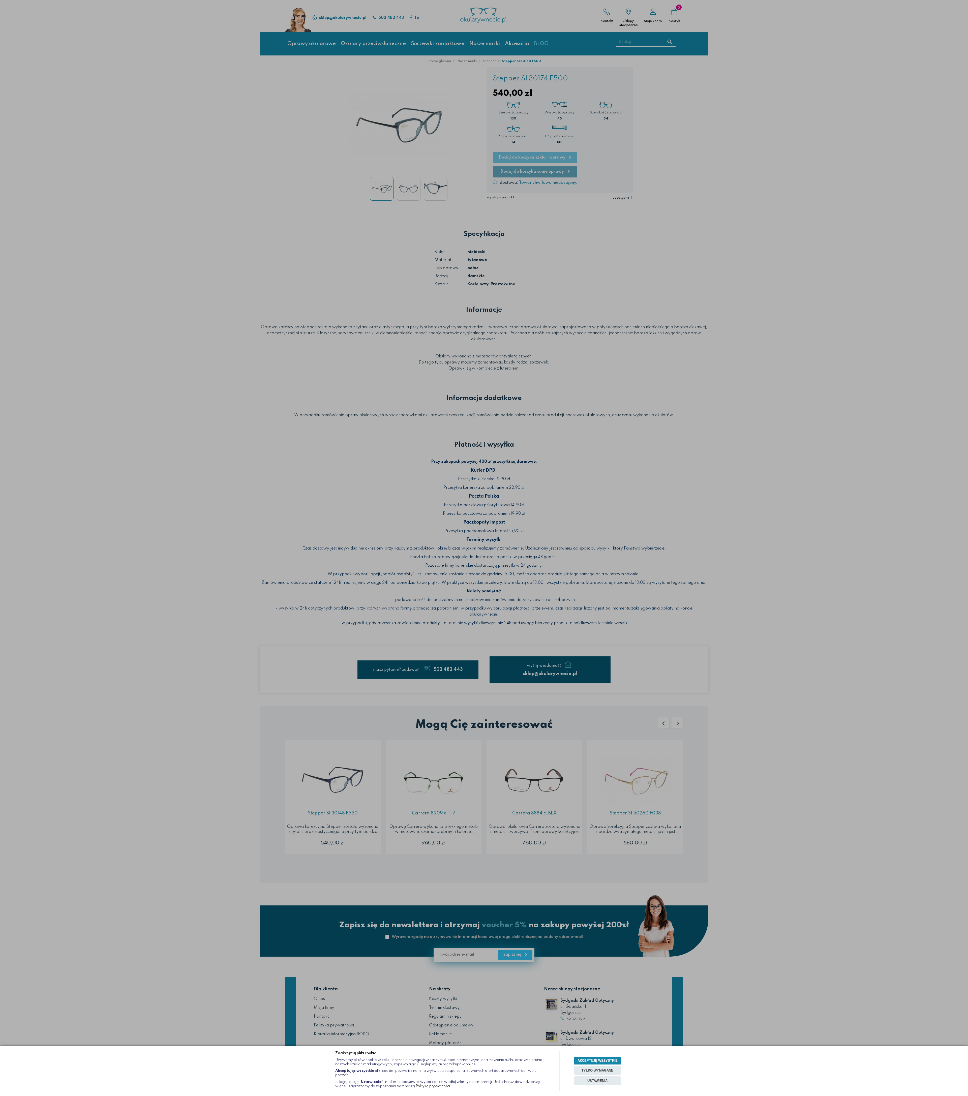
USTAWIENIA (597, 1081)
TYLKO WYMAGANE (597, 1070)
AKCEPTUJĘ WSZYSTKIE (598, 1060)
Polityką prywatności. (433, 1086)
